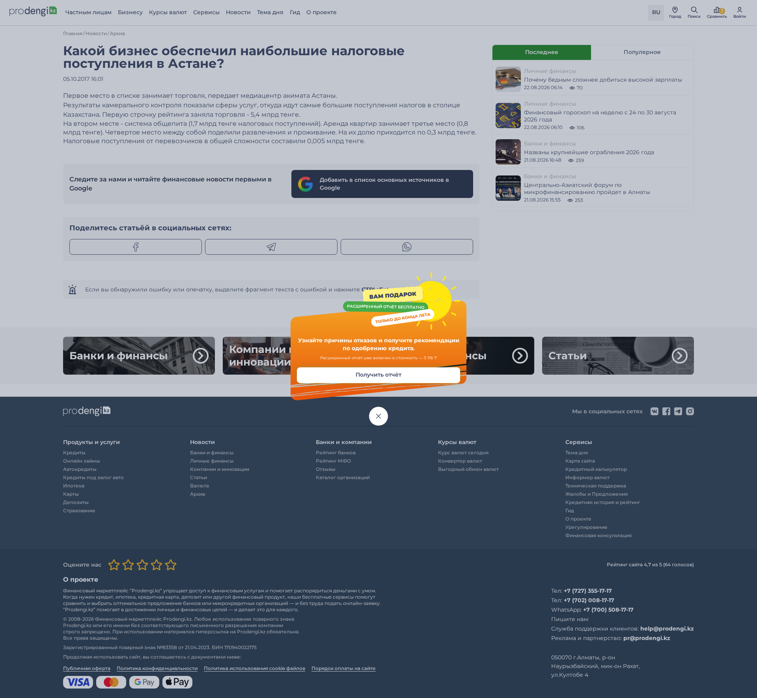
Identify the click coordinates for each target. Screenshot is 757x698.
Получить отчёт (378, 375)
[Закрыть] (378, 416)
